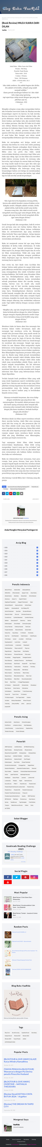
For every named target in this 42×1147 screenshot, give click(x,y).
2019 (21, 566)
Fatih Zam (27, 626)
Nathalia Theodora (19, 660)
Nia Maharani (29, 660)
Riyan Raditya (8, 679)
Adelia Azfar (17, 589)
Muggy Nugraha (16, 657)
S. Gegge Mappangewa (23, 682)
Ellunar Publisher (26, 762)
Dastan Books (8, 759)
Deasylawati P (14, 620)
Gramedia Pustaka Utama (23, 768)
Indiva (6, 774)
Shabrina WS (16, 685)
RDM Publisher (31, 796)
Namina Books (28, 780)
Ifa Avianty (30, 632)
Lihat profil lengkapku (18, 1127)
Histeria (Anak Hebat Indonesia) (28, 771)
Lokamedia (18, 645)
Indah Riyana (33, 636)
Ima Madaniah (15, 636)
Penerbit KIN (17, 789)
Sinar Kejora (8, 688)
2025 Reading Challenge (15, 851)
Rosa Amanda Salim (27, 679)
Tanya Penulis (17, 1038)
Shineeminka (25, 685)
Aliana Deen (24, 596)
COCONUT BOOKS (17, 756)
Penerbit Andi (32, 783)
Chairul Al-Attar (8, 614)
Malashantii (26, 645)
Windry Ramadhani (16, 700)
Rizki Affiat (16, 679)
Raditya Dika (17, 669)
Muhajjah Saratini (27, 657)
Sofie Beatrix (8, 691)
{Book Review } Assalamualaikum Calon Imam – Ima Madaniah (24, 906)
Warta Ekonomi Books (17, 805)
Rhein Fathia (26, 672)
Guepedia (15, 771)
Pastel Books (35, 486)
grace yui (29, 703)
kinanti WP (7, 706)
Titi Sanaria (23, 694)
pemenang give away (10, 1042)
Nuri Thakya (32, 663)
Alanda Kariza (8, 596)
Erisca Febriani (8, 626)
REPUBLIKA (8, 799)
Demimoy (22, 620)
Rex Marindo (17, 672)
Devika (29, 620)
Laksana (23, 777)
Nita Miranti (17, 663)
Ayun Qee (18, 611)
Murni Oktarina (8, 660)
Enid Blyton (8, 725)
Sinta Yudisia (16, 688)
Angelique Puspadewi (10, 602)
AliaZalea (16, 596)
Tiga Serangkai (22, 802)
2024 (21, 550)
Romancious (23, 799)
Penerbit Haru (30, 786)
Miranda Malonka (18, 654)
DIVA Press (27, 756)
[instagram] (34, 877)
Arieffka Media (18, 746)
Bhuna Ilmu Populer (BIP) (11, 753)
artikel (24, 1038)
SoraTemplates (15, 1144)
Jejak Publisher (14, 774)
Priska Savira (8, 669)
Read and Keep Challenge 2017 (14, 17)
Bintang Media (32, 753)
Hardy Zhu (7, 632)
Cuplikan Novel (25, 1032)
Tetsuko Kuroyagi (9, 731)
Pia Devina (25, 666)
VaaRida (4, 30)
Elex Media (16, 762)
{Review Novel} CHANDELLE (19, 932)
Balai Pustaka (8, 750)
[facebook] (8, 877)
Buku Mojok (8, 756)
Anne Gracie (17, 722)
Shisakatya (33, 685)
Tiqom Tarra (15, 694)
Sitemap (34, 1139)
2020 (21, 563)
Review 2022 (26, 1035)
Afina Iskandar (16, 592)
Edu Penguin (27, 759)
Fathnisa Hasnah (19, 626)
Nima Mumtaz (8, 663)
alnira (22, 703)
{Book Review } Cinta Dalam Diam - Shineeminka (23, 898)
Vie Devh (7, 700)
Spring (6, 802)
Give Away (34, 1032)
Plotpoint (25, 793)
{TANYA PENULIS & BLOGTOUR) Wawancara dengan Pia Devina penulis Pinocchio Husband (19, 1071)
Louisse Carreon (19, 728)
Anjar (31, 602)
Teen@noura (14, 802)
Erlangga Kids (22, 765)
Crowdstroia (8, 617)
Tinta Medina (32, 802)
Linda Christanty (9, 645)
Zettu (32, 805)
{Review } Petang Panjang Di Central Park (22, 960)
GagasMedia (31, 765)
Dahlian (6, 620)
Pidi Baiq (5, 489)
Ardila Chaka (28, 605)
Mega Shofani (8, 651)
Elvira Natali (17, 623)
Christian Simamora (26, 614)
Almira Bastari (32, 596)
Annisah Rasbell (9, 605)
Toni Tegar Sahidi (20, 697)
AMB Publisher (8, 746)
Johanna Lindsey (17, 725)
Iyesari (14, 639)
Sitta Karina (25, 688)
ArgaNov (7, 608)
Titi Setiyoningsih (9, 697)
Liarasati (25, 642)
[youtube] (8, 882)
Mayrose (27, 648)
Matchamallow (8, 648)
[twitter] (17, 877)
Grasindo (34, 768)
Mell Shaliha (26, 651)
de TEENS (7, 808)
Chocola (17, 614)
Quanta (23, 796)
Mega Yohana (17, 651)
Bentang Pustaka (18, 750)
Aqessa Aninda (18, 605)
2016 (21, 575)
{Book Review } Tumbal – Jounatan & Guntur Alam (25, 914)
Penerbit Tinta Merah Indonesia (12, 793)
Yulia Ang (7, 703)
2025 (21, 547)
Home (7, 1139)
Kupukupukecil (8, 642)
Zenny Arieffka (15, 703)
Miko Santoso (8, 654)
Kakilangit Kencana (25, 774)
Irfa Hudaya (8, 639)
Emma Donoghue (26, 623)
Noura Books (8, 783)
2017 (21, 572)
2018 (21, 569)
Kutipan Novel (8, 1035)
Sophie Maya (17, 691)
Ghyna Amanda (19, 629)
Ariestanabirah (15, 608)
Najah (20, 780)
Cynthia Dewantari (18, 617)
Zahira (26, 805)
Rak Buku (15, 799)
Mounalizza (7, 657)
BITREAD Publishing (29, 746)
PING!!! (15, 783)
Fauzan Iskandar (9, 629)
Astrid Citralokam (9, 611)
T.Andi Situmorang (27, 691)
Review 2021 (17, 1035)
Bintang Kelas (22, 753)
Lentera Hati (31, 777)
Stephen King (29, 728)
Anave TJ (14, 599)
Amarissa (7, 599)
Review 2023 (8, 1038)
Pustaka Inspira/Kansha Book (12, 796)
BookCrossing (15, 1032)
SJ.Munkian (8, 685)
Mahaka (15, 780)
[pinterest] (25, 877)
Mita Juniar (27, 654)
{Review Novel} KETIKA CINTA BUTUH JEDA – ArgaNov (18, 1095)
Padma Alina (17, 666)
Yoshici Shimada (20, 731)
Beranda (4, 17)
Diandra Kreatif (18, 759)
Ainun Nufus (34, 592)
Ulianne (28, 697)
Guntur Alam (28, 629)
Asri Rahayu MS (25, 608)
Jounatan (21, 639)
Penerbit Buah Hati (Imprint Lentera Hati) (15, 786)
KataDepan (7, 777)
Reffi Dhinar (25, 669)
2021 (21, 560)
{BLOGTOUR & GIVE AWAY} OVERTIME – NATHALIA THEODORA (17, 1084)
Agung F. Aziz (25, 592)
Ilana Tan (7, 636)
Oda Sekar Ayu (8, 666)
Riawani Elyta (8, 675)
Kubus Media (16, 777)
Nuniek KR (24, 663)
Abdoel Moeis (8, 589)
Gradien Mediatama (9, 768)
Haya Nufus (15, 632)
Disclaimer (26, 1139)
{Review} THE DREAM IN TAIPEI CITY (19, 1105)
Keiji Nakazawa (27, 725)
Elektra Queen (8, 623)
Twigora (7, 805)
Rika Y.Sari (28, 675)
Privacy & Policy (21, 1141)
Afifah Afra (7, 592)
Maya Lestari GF (19, 648)
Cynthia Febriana (29, 617)
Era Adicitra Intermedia (10, 765)
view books (23, 861)
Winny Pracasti (27, 700)
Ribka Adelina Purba (19, 675)
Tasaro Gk (7, 694)
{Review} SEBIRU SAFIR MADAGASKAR (21, 969)
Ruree (6, 682)
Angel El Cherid (22, 599)
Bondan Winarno (27, 611)
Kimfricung (28, 639)
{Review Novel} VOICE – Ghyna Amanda (21, 941)
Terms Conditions (16, 1139)
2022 (21, 557)
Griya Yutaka (8, 771)
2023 (21, 553)
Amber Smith (8, 722)
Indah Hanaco (24, 636)
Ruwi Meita (13, 682)
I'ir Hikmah (23, 632)
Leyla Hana (17, 642)
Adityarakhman (26, 589)
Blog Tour (7, 1032)
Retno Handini (8, 672)
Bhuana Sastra (28, 750)
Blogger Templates (31, 1144)
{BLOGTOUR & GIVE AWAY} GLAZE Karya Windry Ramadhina (20, 1060)
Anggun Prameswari (23, 602)
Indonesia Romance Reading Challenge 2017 (18, 486)
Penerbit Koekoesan (27, 789)
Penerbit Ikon (8, 789)
